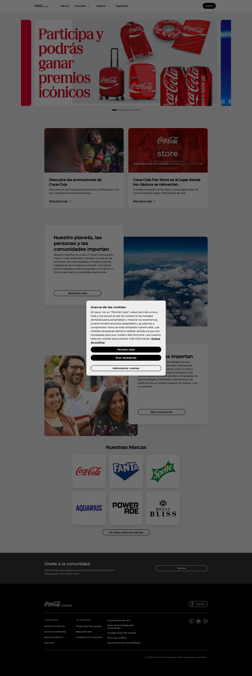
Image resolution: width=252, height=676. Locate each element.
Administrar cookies (126, 368)
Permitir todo (126, 349)
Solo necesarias (126, 357)
